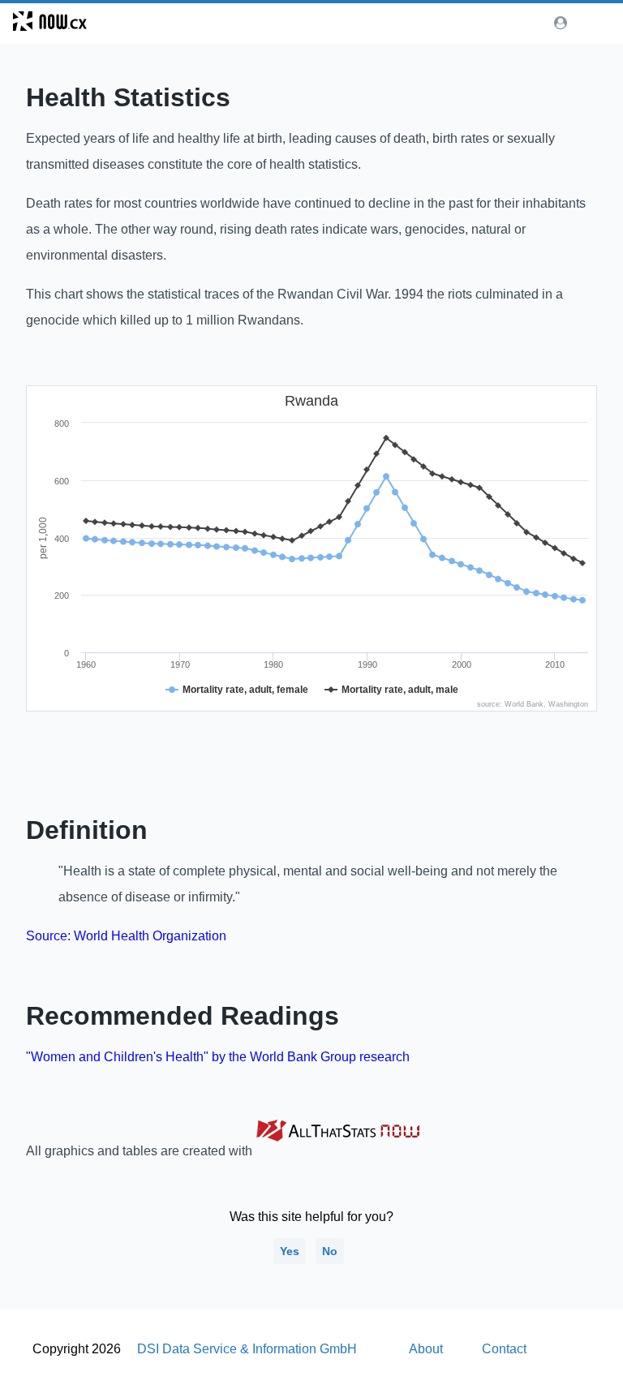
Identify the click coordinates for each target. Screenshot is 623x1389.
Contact (504, 1349)
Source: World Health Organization (126, 936)
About (426, 1349)
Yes (289, 1251)
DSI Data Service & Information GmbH (247, 1349)
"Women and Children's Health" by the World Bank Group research (218, 1057)
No (329, 1251)
